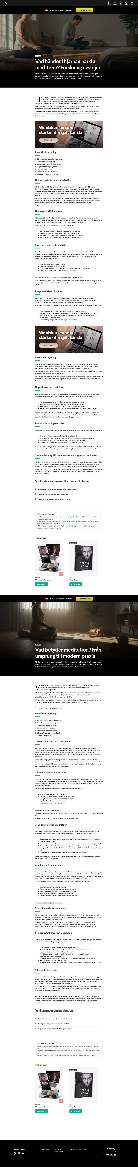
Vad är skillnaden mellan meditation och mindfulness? (55, 1019)
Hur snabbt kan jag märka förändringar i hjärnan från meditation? (58, 489)
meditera (66, 189)
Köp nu (41, 584)
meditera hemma (55, 917)
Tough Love (73, 580)
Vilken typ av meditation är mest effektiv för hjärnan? (54, 499)
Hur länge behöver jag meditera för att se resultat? (53, 1024)
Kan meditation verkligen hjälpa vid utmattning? (53, 494)
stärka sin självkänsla (63, 376)
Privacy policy (59, 1151)
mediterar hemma (68, 305)
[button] (69, 489)
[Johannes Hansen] (5, 3)
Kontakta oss (45, 1149)
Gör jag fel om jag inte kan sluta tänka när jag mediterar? (55, 1029)
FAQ (43, 1151)
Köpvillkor (58, 1149)
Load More (69, 1125)
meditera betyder (57, 371)
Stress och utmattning (43, 580)
